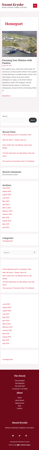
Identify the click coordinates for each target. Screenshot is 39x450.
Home (19, 397)
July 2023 (5, 198)
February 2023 (7, 211)
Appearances (19, 403)
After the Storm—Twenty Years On (14, 140)
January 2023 (7, 214)
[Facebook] (13, 436)
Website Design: (19, 445)
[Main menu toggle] (35, 6)
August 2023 (6, 194)
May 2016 (5, 217)
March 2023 (6, 208)
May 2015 (5, 224)
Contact (19, 408)
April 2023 (5, 204)
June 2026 (6, 188)
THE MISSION (19, 383)
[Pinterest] (26, 436)
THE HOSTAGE (19, 386)
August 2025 (6, 191)
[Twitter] (19, 436)
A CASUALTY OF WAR (19, 389)
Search (4, 116)
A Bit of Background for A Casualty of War (16, 135)
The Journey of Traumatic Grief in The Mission (18, 161)
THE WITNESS (20, 381)
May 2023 (5, 201)
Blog (19, 406)
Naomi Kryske (13, 5)
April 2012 (5, 227)
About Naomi (19, 400)
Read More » (6, 96)
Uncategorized (7, 241)
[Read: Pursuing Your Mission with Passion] (19, 44)
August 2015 (6, 221)
